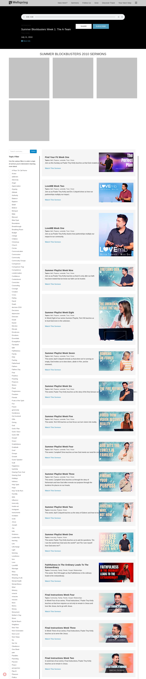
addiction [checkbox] (15, 177)
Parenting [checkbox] (15, 659)
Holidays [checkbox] (15, 478)
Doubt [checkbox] (14, 320)
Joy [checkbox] (13, 528)
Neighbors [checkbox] (15, 624)
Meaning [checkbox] (15, 575)
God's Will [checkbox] (15, 435)
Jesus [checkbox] (14, 522)
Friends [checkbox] (14, 397)
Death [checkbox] (14, 304)
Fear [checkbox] (13, 372)
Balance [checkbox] (15, 198)
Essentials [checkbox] (15, 338)
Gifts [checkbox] (13, 419)
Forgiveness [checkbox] (16, 391)
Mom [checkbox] (13, 603)
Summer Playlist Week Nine (59, 270)
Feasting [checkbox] (15, 379)
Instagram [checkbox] (15, 509)
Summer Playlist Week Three (59, 474)
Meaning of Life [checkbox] (17, 578)
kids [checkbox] (13, 531)
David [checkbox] (14, 301)
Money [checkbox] (14, 609)
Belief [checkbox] (14, 205)
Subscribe (101, 26)
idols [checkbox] (13, 497)
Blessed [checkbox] (15, 217)
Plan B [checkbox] (14, 671)
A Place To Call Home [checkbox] (19, 170)
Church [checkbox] (14, 245)
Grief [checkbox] (13, 450)
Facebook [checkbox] (15, 345)
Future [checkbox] (14, 407)
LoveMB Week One (54, 228)
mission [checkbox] (14, 600)
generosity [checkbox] (15, 410)
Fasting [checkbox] (14, 360)
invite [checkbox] (13, 519)
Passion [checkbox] (15, 662)
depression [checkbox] (16, 313)
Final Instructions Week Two (59, 658)
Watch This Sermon (53, 168)
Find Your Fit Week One (57, 157)
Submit (33, 151)
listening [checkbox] (15, 553)
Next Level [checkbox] (15, 634)
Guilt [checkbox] (13, 463)
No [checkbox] (13, 640)
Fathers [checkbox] (14, 366)
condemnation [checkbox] (17, 273)
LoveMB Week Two (54, 186)
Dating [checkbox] (14, 298)
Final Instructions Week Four (59, 595)
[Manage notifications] (4, 674)
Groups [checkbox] (14, 453)
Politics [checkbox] (14, 677)
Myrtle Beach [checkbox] (16, 621)
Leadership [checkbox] (16, 537)
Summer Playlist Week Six (58, 386)
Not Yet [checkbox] (14, 643)
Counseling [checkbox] (16, 285)
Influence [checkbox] (15, 500)
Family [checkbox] (14, 354)
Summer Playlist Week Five (59, 416)
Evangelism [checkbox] (16, 341)
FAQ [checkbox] (13, 357)
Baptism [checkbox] (15, 201)
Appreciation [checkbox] (16, 186)
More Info (26, 41)
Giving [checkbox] (14, 422)
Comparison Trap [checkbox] (18, 267)
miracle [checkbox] (14, 593)
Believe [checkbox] (14, 208)
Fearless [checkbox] (15, 376)
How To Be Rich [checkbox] (17, 491)
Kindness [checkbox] (15, 534)
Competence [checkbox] (16, 270)
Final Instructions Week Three (60, 628)
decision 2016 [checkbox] (16, 307)
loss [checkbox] (13, 559)
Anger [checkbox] (14, 183)
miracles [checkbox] (15, 596)
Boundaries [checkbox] (16, 223)
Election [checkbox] (14, 326)
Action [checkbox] (14, 173)
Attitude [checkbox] (14, 192)
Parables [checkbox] (15, 655)
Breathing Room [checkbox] (17, 229)
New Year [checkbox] (15, 627)
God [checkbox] (13, 425)
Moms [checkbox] (14, 606)
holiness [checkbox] (15, 481)
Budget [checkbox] (14, 233)
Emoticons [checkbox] (15, 332)
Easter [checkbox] (14, 323)
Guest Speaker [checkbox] (17, 460)
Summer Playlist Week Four (59, 446)
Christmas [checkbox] (15, 242)
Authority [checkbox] (15, 195)
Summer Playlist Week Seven (60, 353)
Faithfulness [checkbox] (16, 351)
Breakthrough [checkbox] (16, 226)
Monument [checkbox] (15, 612)
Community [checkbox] (16, 257)
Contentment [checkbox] (16, 279)
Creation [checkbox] (15, 292)
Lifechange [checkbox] (15, 547)
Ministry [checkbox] (14, 590)
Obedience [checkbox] (15, 646)
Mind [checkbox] (13, 587)
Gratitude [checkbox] (15, 447)
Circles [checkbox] (14, 248)
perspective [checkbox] (16, 668)
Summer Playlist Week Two (59, 507)
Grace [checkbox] (14, 441)
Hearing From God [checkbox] (18, 472)
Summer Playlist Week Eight (59, 312)
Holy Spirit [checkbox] (15, 484)
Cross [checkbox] (14, 295)
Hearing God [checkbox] (16, 475)
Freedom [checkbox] (15, 394)
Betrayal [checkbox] (15, 211)
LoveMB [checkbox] (15, 565)
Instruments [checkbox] (16, 512)
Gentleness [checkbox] (16, 413)
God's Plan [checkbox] (16, 428)
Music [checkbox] (14, 618)
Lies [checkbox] (13, 544)
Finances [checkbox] (15, 382)
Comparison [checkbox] (16, 264)
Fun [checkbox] (13, 404)
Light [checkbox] (13, 550)
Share (84, 26)
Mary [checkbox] (13, 572)
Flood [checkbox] (14, 388)
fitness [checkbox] (14, 385)
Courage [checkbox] (15, 289)
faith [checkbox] (13, 348)
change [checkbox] (14, 236)
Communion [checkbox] (16, 254)
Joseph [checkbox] (14, 525)
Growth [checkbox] (14, 456)
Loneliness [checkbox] (15, 556)
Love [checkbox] (13, 562)
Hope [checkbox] (14, 488)
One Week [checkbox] (15, 649)
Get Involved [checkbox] (16, 416)
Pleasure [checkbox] (15, 674)
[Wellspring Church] (18, 3)
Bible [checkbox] (13, 214)
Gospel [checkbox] (14, 438)
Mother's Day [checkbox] (16, 615)
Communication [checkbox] (17, 251)
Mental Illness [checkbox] (16, 584)
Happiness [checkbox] (15, 466)
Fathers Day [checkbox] (16, 369)
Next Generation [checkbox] (17, 631)
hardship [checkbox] (15, 469)
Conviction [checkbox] (15, 282)
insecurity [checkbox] (15, 503)
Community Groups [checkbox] (19, 261)
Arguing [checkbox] (14, 189)
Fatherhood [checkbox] (16, 363)
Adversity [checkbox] (15, 180)
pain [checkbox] (13, 652)
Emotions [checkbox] (15, 335)
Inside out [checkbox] (15, 506)
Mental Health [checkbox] (16, 581)
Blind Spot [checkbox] (15, 220)
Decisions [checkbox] (15, 310)
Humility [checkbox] (15, 494)
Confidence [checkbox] (16, 276)
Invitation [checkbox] (15, 516)
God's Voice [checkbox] (16, 432)
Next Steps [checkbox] (16, 637)
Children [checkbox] (15, 239)
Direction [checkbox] (15, 317)
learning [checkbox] (14, 540)
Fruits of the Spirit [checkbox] (18, 400)
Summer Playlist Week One (59, 534)
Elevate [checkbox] (14, 329)
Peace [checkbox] (14, 665)
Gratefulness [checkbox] (16, 444)
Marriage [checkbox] (15, 568)
